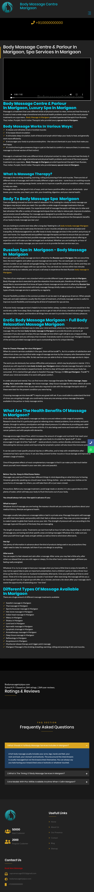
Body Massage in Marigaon (37, 117)
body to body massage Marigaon (74, 225)
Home (53, 821)
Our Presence (56, 832)
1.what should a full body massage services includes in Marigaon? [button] (38, 745)
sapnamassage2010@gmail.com (23, 873)
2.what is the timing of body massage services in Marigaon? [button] (36, 773)
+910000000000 (49, 23)
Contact (54, 838)
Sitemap (54, 848)
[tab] (47, 745)
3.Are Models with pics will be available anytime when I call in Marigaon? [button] (41, 781)
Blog (53, 843)
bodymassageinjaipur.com (20, 878)
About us (55, 827)
